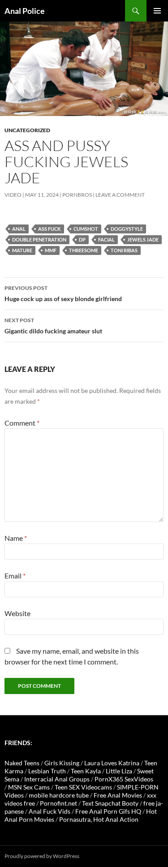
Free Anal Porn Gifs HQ (108, 811)
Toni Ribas (124, 250)
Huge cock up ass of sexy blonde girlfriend (63, 293)
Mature (22, 250)
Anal (19, 229)
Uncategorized (27, 130)
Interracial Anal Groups (57, 779)
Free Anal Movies (118, 795)
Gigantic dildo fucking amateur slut (53, 326)
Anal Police (24, 11)
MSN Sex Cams (29, 787)
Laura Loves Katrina (111, 763)
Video (13, 194)
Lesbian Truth (47, 771)
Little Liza (119, 771)
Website (17, 613)
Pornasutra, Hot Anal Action (98, 819)
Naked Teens (21, 763)
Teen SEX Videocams (83, 787)
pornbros (77, 194)
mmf (50, 250)
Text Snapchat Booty (110, 803)
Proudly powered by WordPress (41, 856)
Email (15, 575)
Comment (21, 422)
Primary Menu (157, 11)
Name (15, 538)
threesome (83, 250)
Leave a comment (120, 194)
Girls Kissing (61, 763)
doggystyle (127, 229)
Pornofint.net (58, 803)
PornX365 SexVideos (124, 779)
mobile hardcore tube (59, 795)
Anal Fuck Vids (49, 811)
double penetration (39, 239)
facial (106, 239)
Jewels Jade (143, 239)
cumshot (85, 229)
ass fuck (49, 229)
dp (82, 239)
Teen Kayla (86, 771)
